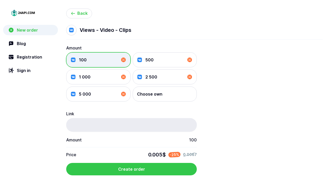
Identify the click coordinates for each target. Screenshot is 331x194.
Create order (131, 169)
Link (70, 113)
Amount (74, 48)
